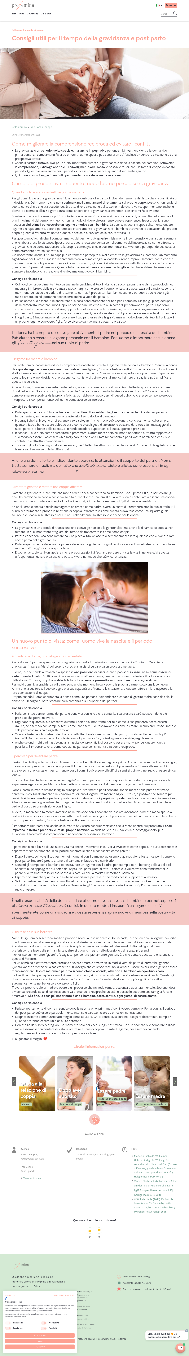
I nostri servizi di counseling (136, 1276)
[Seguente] (175, 1081)
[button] (10, 1296)
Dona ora (171, 5)
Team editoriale (32, 1179)
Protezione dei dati (86, 1339)
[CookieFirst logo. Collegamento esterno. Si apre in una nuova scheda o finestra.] (6, 1298)
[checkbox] (8, 1323)
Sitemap (122, 1339)
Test (14, 13)
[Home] (23, 5)
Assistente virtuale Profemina (137, 1283)
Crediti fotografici (106, 1339)
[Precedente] (14, 1081)
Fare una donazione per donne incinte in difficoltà (147, 1289)
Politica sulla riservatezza (64, 1295)
